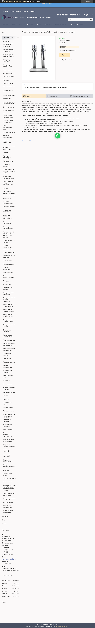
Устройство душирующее (7, 460)
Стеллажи (6, 470)
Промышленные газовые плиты (8, 121)
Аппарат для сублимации (7, 211)
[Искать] (91, 19)
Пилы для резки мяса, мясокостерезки (8, 183)
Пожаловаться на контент (62, 626)
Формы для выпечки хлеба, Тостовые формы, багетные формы (9, 488)
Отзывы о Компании (77, 25)
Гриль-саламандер (9, 252)
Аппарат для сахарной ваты (7, 65)
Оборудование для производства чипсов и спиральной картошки (9, 418)
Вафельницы (7, 358)
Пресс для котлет (8, 411)
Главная (5, 25)
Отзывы (4, 523)
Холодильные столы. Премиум (8, 305)
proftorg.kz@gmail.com (9, 559)
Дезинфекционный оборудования (9, 349)
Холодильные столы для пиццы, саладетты (9, 299)
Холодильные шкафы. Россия (8, 335)
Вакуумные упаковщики (7, 141)
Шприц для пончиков (6, 450)
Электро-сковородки (6, 268)
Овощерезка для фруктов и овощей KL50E (9, 171)
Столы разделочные (9, 478)
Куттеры (5, 188)
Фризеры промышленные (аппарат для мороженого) (8, 44)
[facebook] (25, 140)
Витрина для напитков (7, 330)
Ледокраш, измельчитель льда (9, 445)
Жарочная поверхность (7, 222)
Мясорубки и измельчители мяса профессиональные (9, 193)
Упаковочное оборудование (7, 136)
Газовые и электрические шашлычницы (8, 247)
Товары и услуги (17, 25)
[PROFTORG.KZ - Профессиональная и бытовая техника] (8, 17)
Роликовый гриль (8, 264)
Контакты (48, 25)
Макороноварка (8, 272)
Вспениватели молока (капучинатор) (7, 434)
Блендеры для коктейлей (7, 425)
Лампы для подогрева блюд (8, 227)
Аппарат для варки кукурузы (9, 388)
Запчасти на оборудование (7, 506)
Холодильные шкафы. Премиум (8, 310)
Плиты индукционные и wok (8, 127)
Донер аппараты (8, 107)
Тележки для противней (7, 455)
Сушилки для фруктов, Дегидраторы (7, 216)
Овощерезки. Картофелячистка (8, 177)
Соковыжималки (8, 502)
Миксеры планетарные (7, 156)
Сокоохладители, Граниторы (8, 50)
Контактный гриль (8, 110)
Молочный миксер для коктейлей (8, 440)
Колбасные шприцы (9, 207)
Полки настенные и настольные (9, 494)
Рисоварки (6, 281)
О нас (39, 25)
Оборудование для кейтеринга (9, 241)
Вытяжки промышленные (8, 202)
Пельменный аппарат (7, 354)
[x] (31, 140)
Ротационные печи (9, 76)
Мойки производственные (9, 465)
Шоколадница (7, 384)
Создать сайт (33, 1)
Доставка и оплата (61, 25)
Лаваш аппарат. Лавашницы (8, 511)
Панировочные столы (7, 474)
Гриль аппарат (7, 261)
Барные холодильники (7, 366)
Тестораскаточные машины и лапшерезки (9, 147)
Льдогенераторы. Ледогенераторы (8, 55)
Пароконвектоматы (9, 87)
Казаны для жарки (9, 392)
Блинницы (6, 380)
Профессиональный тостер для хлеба (9, 276)
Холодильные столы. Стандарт (8, 315)
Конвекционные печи (8, 91)
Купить (64, 55)
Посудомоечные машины (8, 288)
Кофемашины (7, 70)
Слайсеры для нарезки (7, 403)
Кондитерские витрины (7, 371)
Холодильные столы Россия (9, 325)
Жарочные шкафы (8, 73)
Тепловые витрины (9, 362)
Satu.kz (56, 624)
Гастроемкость (7, 482)
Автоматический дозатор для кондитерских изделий (8, 234)
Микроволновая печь (8, 376)
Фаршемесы (7, 198)
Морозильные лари (9, 340)
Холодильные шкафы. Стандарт (8, 320)
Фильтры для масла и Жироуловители (9, 102)
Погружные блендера (6, 165)
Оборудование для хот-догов (9, 256)
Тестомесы (6, 152)
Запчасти (30, 25)
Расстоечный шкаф (9, 95)
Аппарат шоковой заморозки (8, 293)
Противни (6, 80)
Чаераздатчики (8, 407)
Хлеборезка (7, 284)
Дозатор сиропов (8, 429)
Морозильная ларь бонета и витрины (9, 344)
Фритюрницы (7, 98)
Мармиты (6, 399)
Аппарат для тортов (9, 499)
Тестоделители (8, 161)
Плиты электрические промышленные (8, 115)
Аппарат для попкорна (7, 60)
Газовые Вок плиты (9, 132)
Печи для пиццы (8, 83)
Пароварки (6, 396)
